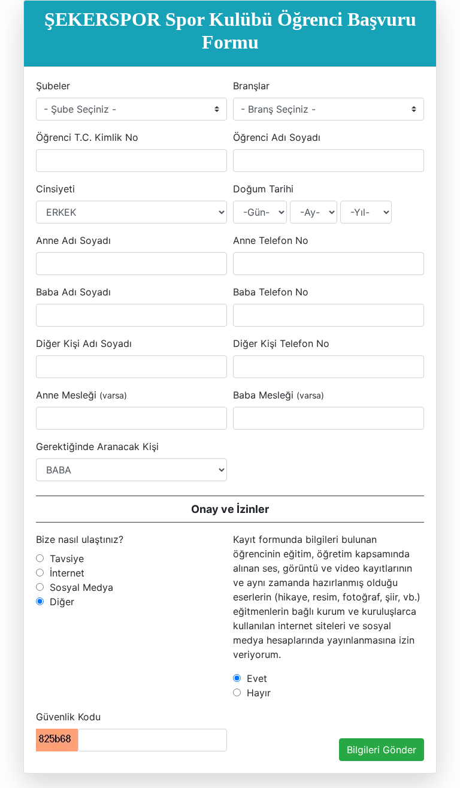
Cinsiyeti (55, 189)
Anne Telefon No (270, 240)
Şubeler (53, 86)
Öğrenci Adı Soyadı (276, 137)
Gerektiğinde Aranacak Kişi (97, 446)
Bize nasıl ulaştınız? (79, 539)
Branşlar (251, 86)
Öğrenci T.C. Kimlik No (87, 137)
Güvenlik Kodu (68, 717)
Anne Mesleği (81, 395)
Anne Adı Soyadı (73, 240)
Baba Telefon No (270, 292)
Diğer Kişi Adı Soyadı (84, 343)
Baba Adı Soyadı (73, 292)
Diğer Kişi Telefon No (281, 343)
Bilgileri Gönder (381, 750)
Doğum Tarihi (263, 189)
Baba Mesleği (278, 395)
